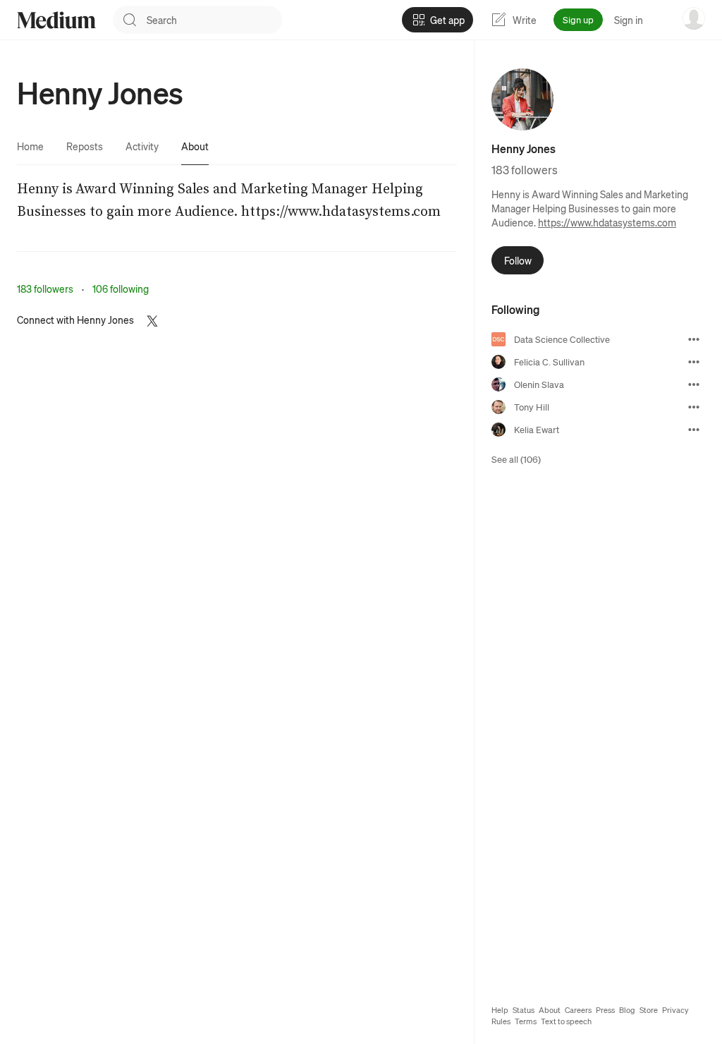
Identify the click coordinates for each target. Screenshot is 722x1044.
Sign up (578, 19)
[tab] (30, 146)
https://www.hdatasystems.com (607, 222)
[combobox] (214, 20)
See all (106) (516, 459)
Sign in (628, 19)
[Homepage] (56, 20)
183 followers (45, 288)
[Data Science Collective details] (694, 339)
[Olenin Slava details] (694, 384)
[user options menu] (694, 18)
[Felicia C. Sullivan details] (694, 362)
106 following (120, 288)
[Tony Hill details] (694, 407)
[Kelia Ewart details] (694, 429)
